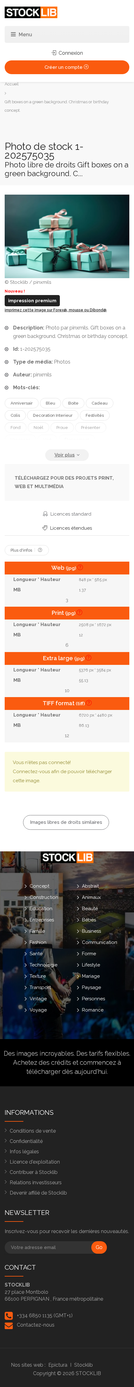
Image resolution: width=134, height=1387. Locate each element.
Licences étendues (70, 528)
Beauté (90, 908)
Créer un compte (64, 67)
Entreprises (42, 919)
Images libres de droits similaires (66, 822)
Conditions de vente (33, 1131)
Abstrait (90, 886)
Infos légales (24, 1152)
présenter (90, 427)
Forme (89, 953)
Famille (37, 931)
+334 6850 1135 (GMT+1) (45, 1315)
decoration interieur (53, 415)
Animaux (91, 897)
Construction (44, 897)
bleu (50, 403)
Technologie (43, 964)
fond (16, 427)
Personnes (93, 998)
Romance (92, 1009)
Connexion (70, 53)
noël (38, 427)
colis (15, 415)
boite (73, 403)
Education (41, 908)
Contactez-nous (36, 1325)
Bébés (89, 919)
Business (91, 931)
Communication (99, 942)
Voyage (38, 1009)
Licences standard (70, 514)
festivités (95, 415)
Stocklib (83, 1365)
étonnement (77, 439)
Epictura (57, 1365)
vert (47, 439)
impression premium (32, 300)
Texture (38, 976)
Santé (36, 953)
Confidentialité (26, 1141)
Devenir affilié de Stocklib (38, 1193)
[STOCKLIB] (31, 12)
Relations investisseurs (36, 1183)
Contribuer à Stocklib (34, 1172)
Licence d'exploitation (35, 1162)
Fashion (38, 942)
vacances (20, 439)
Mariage (91, 976)
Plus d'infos (22, 550)
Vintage (38, 998)
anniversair (22, 403)
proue (62, 427)
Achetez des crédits (42, 1062)
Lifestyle (91, 964)
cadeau (100, 403)
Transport (40, 987)
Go (99, 1247)
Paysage (91, 987)
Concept (39, 886)
